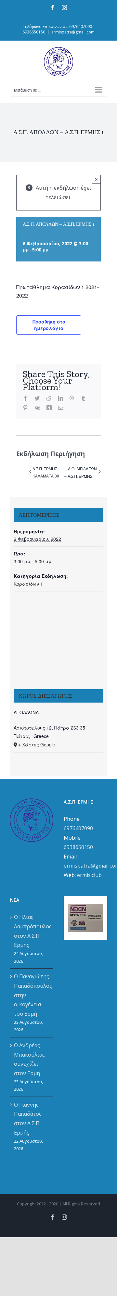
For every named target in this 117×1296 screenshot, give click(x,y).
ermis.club (89, 875)
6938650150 (78, 847)
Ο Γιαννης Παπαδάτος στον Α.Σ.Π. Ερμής (28, 1118)
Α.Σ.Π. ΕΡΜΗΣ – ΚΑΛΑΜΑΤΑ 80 (46, 472)
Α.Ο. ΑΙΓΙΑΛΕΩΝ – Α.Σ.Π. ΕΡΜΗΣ (80, 472)
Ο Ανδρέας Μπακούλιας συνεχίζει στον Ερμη (29, 1059)
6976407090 (78, 828)
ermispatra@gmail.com (73, 32)
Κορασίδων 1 (28, 583)
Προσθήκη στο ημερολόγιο (48, 324)
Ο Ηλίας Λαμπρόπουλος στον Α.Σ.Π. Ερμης (32, 930)
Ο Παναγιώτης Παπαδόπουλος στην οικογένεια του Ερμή (32, 995)
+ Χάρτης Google (36, 744)
